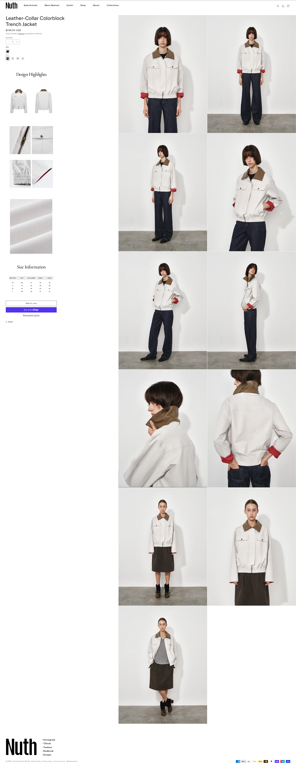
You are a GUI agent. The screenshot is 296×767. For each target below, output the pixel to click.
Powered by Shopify (23, 761)
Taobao (47, 747)
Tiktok (47, 743)
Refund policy (36, 761)
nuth (13, 761)
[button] (96, 5)
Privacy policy (47, 761)
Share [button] (10, 322)
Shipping (21, 34)
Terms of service (59, 761)
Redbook (48, 751)
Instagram (49, 739)
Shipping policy (71, 761)
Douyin (47, 754)
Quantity (9, 38)
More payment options (31, 315)
